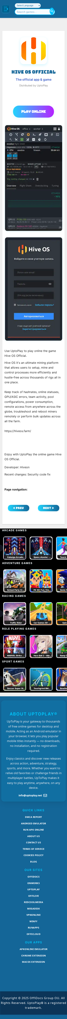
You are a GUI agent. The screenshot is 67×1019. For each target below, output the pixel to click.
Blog (33, 861)
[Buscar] (52, 11)
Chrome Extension (33, 955)
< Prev (18, 508)
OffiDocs (33, 876)
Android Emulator (33, 823)
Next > (48, 508)
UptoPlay (33, 889)
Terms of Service (33, 848)
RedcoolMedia (33, 902)
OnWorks (33, 883)
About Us (33, 836)
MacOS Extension (33, 961)
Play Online (33, 111)
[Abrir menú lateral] (5, 9)
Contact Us (33, 842)
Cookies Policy (34, 855)
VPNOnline (33, 914)
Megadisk (33, 908)
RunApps (33, 927)
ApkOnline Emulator (34, 949)
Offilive (33, 895)
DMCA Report (33, 817)
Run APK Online (33, 829)
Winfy (33, 921)
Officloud (34, 934)
